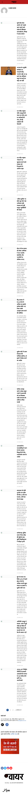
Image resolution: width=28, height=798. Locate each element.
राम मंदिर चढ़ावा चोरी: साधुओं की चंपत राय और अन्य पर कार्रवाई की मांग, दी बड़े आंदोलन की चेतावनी (22, 117)
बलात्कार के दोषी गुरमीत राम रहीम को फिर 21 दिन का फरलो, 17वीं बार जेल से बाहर (22, 495)
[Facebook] (2, 768)
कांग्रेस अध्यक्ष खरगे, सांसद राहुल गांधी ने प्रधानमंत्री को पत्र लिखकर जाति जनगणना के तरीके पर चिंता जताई (22, 395)
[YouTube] (11, 768)
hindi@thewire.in (22, 720)
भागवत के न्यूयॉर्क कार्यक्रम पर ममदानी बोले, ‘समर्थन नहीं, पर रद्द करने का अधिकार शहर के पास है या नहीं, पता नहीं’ (22, 74)
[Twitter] (5, 768)
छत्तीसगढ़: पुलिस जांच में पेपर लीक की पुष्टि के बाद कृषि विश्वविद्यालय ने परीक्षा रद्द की (21, 537)
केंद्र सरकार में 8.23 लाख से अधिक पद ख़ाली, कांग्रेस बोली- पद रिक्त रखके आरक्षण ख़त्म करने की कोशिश (22, 306)
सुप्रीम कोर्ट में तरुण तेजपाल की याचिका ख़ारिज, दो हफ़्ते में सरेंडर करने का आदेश (22, 356)
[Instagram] (8, 768)
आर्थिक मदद (13, 734)
